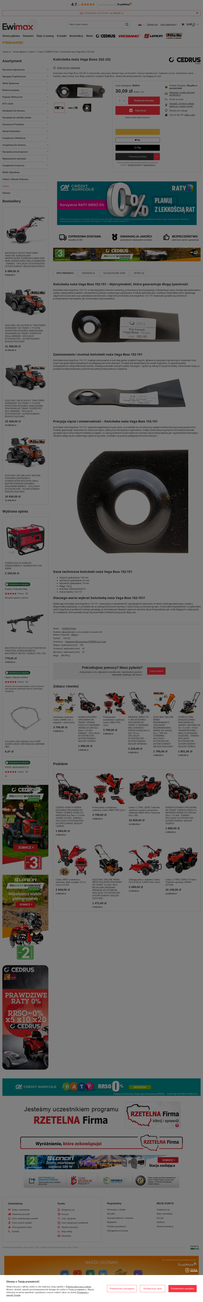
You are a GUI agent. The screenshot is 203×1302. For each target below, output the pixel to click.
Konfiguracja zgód (153, 1288)
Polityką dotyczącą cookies (78, 1287)
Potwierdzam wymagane (122, 1288)
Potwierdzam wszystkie (182, 1288)
